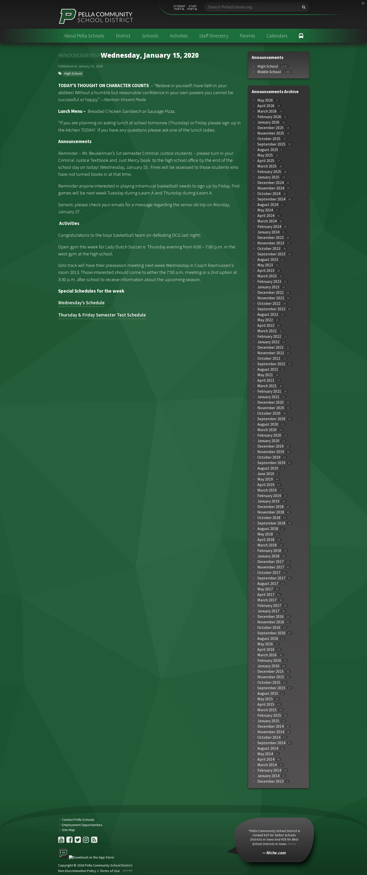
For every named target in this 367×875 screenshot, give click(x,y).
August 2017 (267, 583)
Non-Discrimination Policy (77, 871)
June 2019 (265, 473)
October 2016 (268, 627)
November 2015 (270, 677)
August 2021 (267, 369)
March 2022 (267, 331)
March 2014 (267, 764)
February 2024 (269, 226)
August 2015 (267, 693)
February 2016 (269, 660)
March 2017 (267, 600)
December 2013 (270, 781)
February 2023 (269, 281)
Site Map (68, 830)
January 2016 (268, 666)
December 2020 (270, 402)
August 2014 (267, 748)
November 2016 (270, 622)
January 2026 (268, 122)
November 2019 (270, 451)
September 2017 (271, 578)
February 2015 (269, 715)
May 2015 (265, 699)
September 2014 (271, 742)
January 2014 (268, 775)
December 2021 (270, 347)
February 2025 (269, 171)
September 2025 (271, 144)
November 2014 (270, 731)
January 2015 (268, 720)
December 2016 (270, 616)
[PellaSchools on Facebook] (69, 841)
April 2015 (265, 704)
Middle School (269, 71)
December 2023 (270, 237)
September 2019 (271, 462)
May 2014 (265, 753)
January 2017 (268, 611)
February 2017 (269, 605)
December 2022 (270, 292)
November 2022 (270, 298)
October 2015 (268, 682)
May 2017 (265, 589)
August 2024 (267, 204)
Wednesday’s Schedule (81, 303)
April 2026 (265, 105)
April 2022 (265, 325)
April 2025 (265, 160)
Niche (292, 844)
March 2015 (267, 709)
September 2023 (271, 254)
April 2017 (265, 594)
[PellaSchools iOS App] (86, 857)
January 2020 (268, 440)
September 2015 (271, 688)
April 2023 (265, 270)
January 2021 (268, 396)
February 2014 (269, 770)
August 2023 (267, 259)
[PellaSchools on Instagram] (86, 841)
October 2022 (268, 303)
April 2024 (265, 215)
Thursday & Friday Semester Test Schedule (102, 315)
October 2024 (268, 193)
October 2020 (268, 413)
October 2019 (268, 457)
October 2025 (268, 138)
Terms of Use (110, 871)
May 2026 (265, 100)
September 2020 (271, 418)
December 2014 (270, 726)
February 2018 (269, 550)
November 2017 (270, 567)
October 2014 (268, 737)
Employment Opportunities (82, 825)
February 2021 (269, 391)
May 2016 (265, 644)
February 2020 (269, 435)
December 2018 (270, 506)
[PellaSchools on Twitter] (78, 841)
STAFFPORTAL (192, 7)
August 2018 (267, 528)
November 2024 (270, 188)
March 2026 (267, 111)
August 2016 (267, 638)
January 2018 (268, 556)
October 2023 (268, 248)
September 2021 (271, 363)
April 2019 (265, 484)
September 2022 (271, 309)
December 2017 (270, 561)
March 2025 (267, 166)
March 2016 (267, 655)
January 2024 (268, 232)
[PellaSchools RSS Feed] (94, 841)
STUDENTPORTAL (179, 7)
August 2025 (267, 149)
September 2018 (271, 523)
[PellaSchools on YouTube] (61, 841)
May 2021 (265, 374)
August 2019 (267, 468)
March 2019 (267, 490)
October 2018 (268, 517)
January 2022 (268, 342)
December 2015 (270, 671)
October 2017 (268, 572)
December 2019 (270, 446)
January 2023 (268, 287)
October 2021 (268, 358)
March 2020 (267, 429)
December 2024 (270, 182)
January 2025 (268, 177)
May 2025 (265, 155)
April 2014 (265, 759)
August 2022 (267, 314)
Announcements (77, 55)
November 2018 (270, 512)
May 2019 (265, 479)
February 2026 (269, 116)
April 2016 (265, 649)
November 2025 (270, 133)
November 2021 (270, 352)
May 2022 (265, 320)
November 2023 (270, 243)
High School (73, 73)
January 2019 (268, 501)
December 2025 (270, 127)
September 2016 (271, 633)
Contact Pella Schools (78, 819)
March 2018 (267, 545)
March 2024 (267, 221)
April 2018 (265, 539)
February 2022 (269, 336)
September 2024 (271, 199)
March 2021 (267, 385)
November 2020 (270, 407)
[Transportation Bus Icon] (301, 36)
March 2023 (267, 276)
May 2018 (265, 534)
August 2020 (267, 424)
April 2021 (265, 380)
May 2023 (265, 265)
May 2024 (265, 210)
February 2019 (269, 495)
